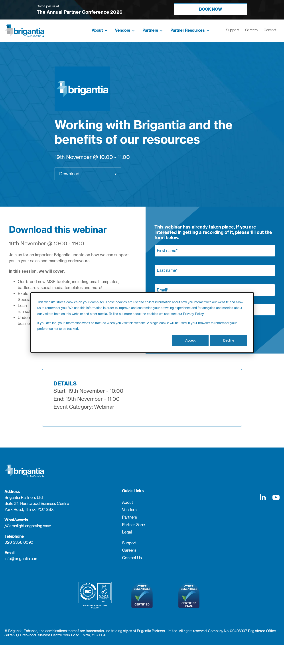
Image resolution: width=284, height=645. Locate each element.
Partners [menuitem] (150, 30)
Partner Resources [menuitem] (187, 30)
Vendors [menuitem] (122, 30)
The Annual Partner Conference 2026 (79, 12)
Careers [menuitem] (251, 30)
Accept (190, 340)
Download (69, 173)
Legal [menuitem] (127, 532)
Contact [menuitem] (270, 30)
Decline (228, 340)
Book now (210, 9)
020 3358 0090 (18, 542)
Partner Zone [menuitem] (133, 524)
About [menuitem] (97, 30)
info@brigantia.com (21, 558)
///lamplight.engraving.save (27, 525)
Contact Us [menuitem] (132, 557)
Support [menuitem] (232, 30)
